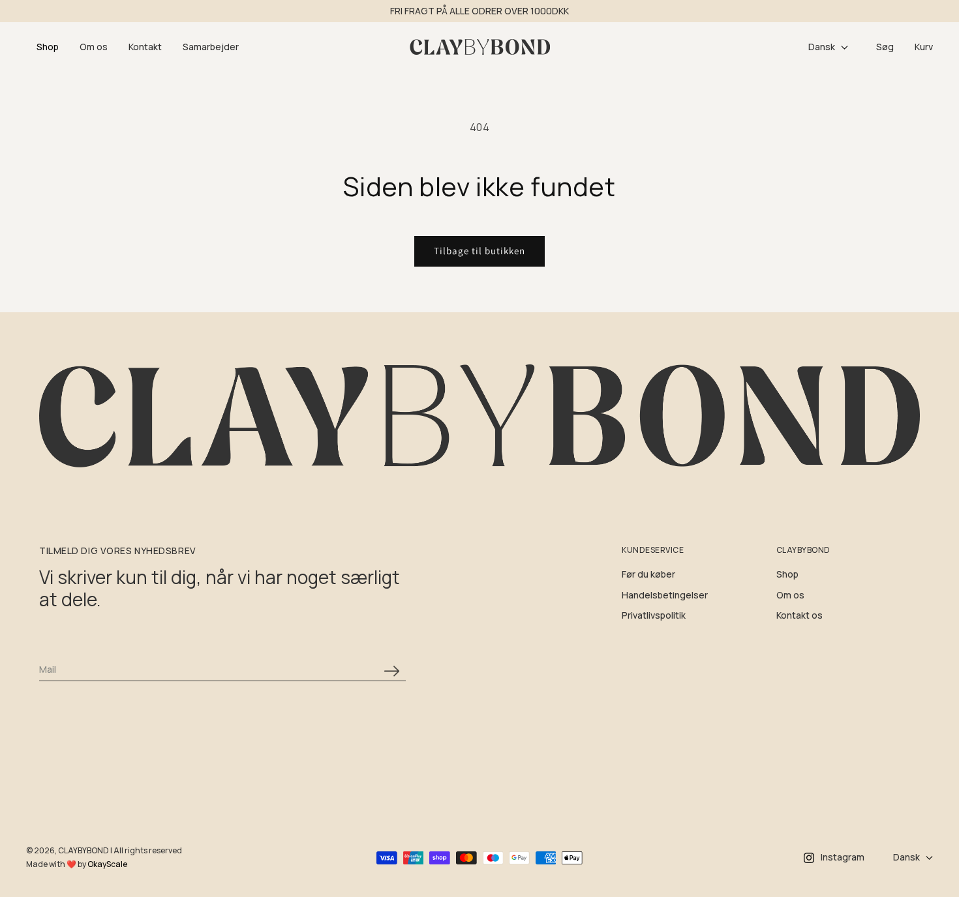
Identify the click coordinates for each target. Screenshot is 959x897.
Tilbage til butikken (479, 250)
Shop (787, 574)
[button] (47, 47)
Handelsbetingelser (665, 595)
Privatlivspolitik (654, 615)
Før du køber (648, 574)
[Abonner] (391, 671)
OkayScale (107, 864)
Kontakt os (799, 615)
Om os (790, 595)
